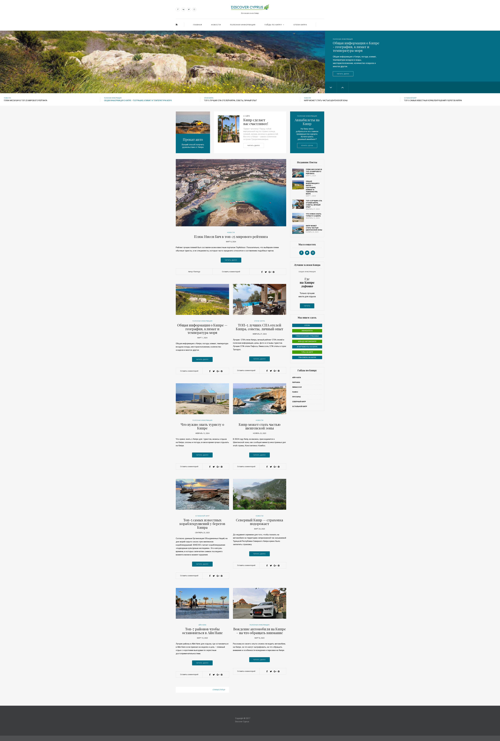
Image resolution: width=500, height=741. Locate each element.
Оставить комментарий (231, 272)
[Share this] (262, 272)
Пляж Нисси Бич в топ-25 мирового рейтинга (231, 236)
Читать (307, 306)
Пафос (295, 392)
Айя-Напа (202, 625)
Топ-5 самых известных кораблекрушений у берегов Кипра (202, 524)
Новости (216, 25)
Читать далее (343, 70)
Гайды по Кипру (273, 25)
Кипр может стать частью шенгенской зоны (259, 426)
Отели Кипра (300, 25)
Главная (197, 25)
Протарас (296, 397)
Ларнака (296, 382)
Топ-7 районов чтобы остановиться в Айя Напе (202, 631)
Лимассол (297, 387)
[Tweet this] (266, 272)
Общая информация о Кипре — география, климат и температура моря (202, 329)
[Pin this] (274, 272)
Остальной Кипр (410, 98)
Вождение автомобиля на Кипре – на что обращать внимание (259, 631)
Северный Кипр (299, 402)
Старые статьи (219, 690)
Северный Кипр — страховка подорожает (259, 522)
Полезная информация (242, 25)
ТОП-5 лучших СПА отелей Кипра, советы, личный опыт (259, 327)
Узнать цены (307, 145)
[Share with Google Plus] (270, 272)
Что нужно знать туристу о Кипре (202, 426)
